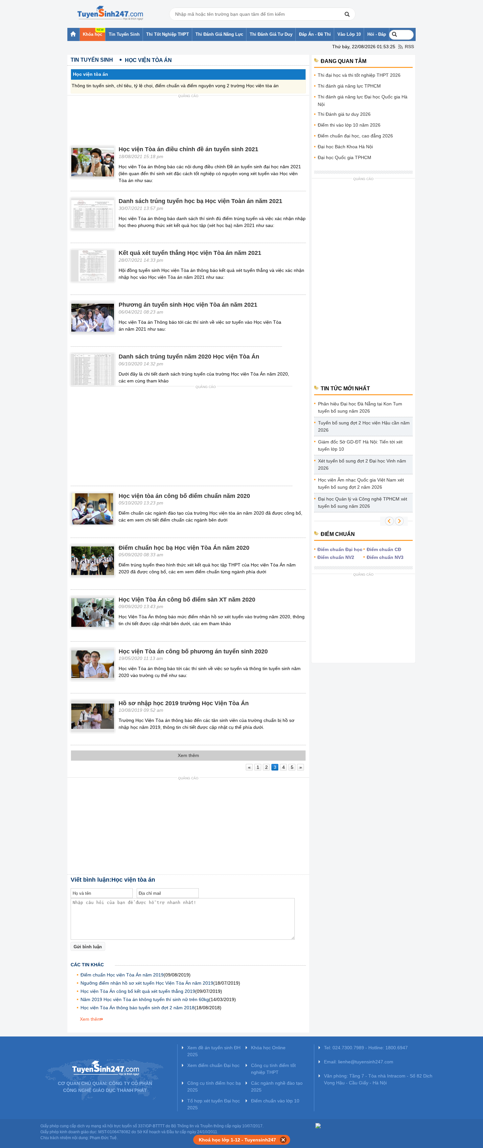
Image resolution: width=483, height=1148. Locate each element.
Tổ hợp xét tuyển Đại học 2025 (213, 1104)
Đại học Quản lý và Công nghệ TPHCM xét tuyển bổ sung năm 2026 (362, 502)
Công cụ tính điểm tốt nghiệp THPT (273, 1069)
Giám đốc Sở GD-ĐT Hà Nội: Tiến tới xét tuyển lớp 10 (360, 445)
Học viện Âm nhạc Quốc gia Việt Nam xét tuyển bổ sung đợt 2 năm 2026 (361, 483)
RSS (409, 46)
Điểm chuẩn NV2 (335, 557)
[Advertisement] (188, 115)
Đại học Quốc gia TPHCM (344, 157)
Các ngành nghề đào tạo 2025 (277, 1086)
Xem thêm (90, 1019)
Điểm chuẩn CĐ (384, 549)
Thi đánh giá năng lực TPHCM (349, 86)
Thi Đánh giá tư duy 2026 (344, 114)
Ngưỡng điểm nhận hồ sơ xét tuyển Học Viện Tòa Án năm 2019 (146, 983)
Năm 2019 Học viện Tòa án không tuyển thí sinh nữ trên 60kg (144, 999)
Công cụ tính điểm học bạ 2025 (214, 1086)
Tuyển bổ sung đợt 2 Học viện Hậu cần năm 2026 (364, 426)
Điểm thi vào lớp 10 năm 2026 (349, 125)
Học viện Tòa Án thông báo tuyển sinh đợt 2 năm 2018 (137, 1007)
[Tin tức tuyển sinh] (110, 13)
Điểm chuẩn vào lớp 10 (275, 1100)
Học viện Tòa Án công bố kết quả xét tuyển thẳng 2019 (137, 991)
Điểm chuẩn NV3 (385, 557)
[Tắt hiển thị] (283, 1140)
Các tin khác (87, 964)
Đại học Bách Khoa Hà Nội (345, 146)
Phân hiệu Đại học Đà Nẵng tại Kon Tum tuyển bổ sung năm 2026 (360, 407)
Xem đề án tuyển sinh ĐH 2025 (214, 1051)
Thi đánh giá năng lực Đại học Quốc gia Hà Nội (362, 100)
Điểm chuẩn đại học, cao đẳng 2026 (355, 135)
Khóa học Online (268, 1047)
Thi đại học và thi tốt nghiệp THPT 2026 (359, 75)
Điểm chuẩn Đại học (339, 549)
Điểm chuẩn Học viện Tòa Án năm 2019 (122, 974)
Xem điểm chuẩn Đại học (213, 1065)
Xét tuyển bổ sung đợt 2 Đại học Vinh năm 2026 (362, 464)
